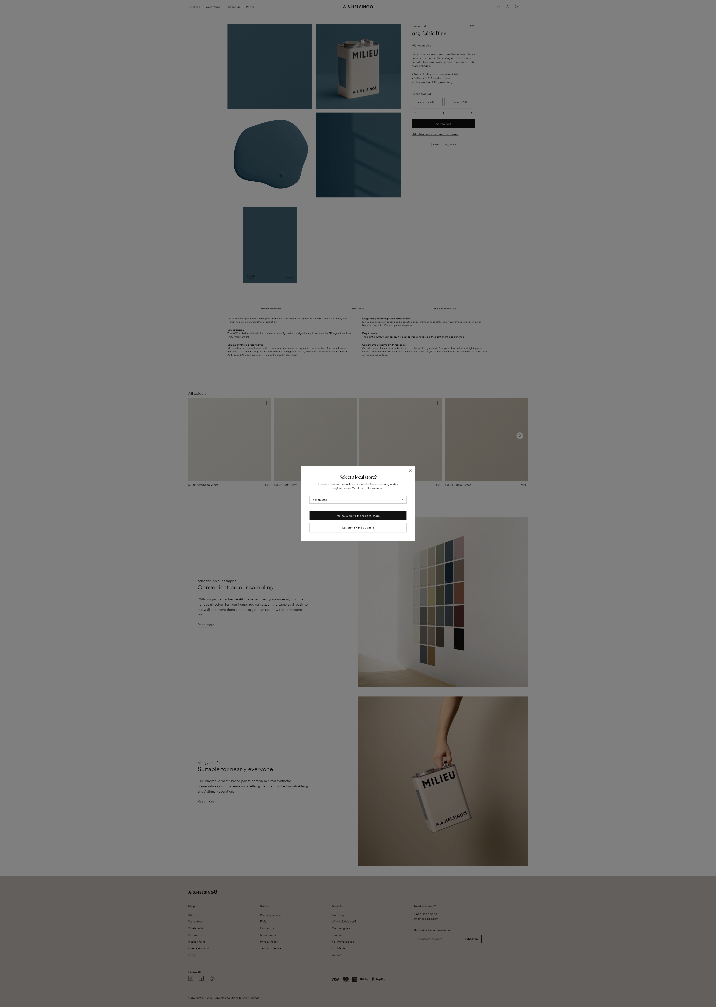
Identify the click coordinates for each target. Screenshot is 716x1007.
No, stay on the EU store (358, 527)
